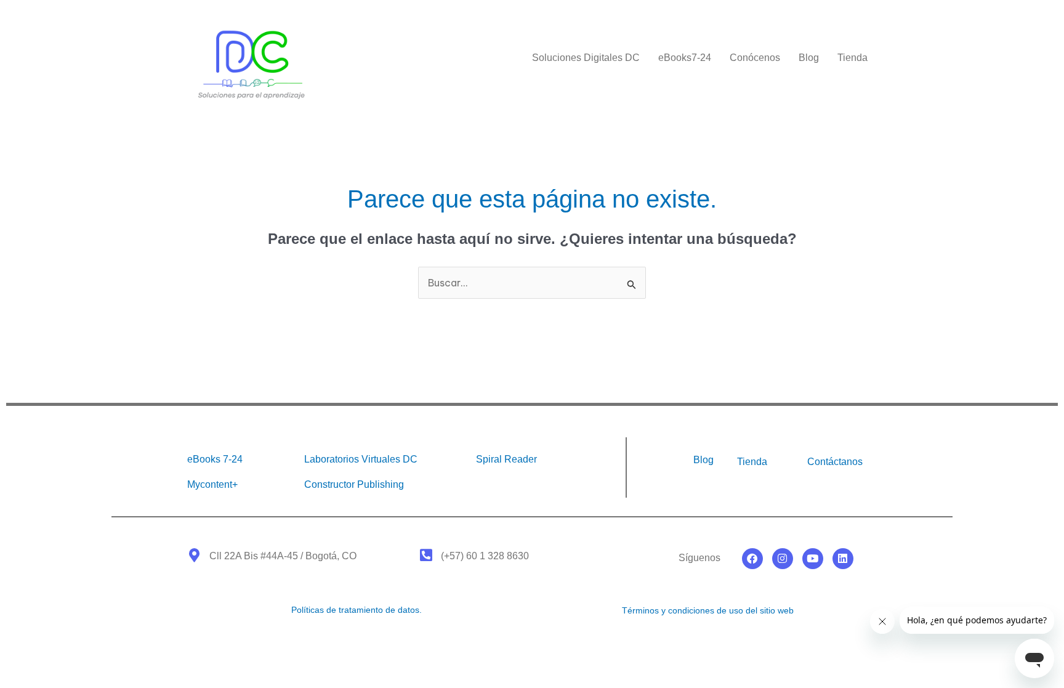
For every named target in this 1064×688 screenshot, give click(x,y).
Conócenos (755, 57)
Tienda (852, 57)
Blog (809, 57)
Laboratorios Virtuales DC (360, 459)
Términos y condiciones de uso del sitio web (708, 610)
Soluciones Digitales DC (586, 57)
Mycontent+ (212, 484)
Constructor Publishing (354, 484)
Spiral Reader (506, 459)
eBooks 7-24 (215, 459)
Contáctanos (835, 461)
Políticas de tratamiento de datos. (356, 610)
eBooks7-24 (684, 57)
